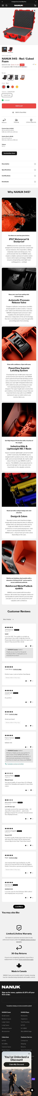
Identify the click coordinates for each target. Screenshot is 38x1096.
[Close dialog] (29, 1053)
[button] (19, 67)
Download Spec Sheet (9, 153)
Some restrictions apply (26, 959)
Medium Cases (6, 1019)
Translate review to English (15, 764)
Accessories (6, 1031)
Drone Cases (6, 1050)
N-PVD (23, 1025)
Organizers (24, 1019)
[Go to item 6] (10, 50)
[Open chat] (32, 1090)
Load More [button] (19, 907)
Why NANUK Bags (26, 1031)
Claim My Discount (16, 1064)
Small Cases (5, 1015)
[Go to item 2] (4, 50)
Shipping (23, 1044)
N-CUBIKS (24, 1028)
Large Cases (6, 1022)
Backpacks (24, 1015)
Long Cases (5, 1025)
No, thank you (16, 1069)
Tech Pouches (25, 1022)
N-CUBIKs (5, 1044)
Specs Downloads (26, 1050)
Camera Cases (6, 1047)
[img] (9, 627)
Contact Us (24, 1040)
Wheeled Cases (7, 1028)
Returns (23, 1047)
